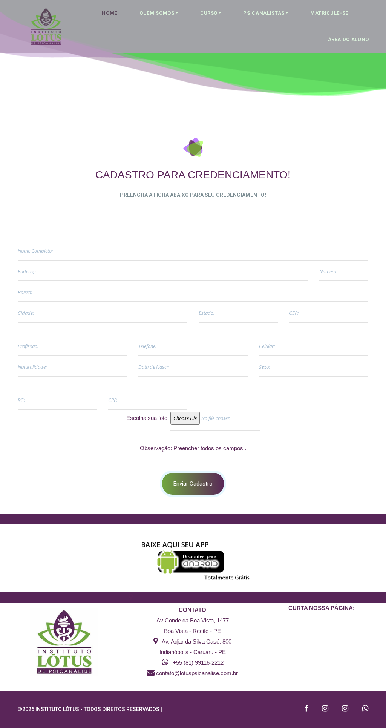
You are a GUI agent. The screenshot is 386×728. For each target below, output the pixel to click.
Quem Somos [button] (157, 13)
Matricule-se (329, 13)
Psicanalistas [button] (263, 13)
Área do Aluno (348, 39)
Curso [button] (209, 13)
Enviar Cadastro (193, 483)
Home (109, 13)
